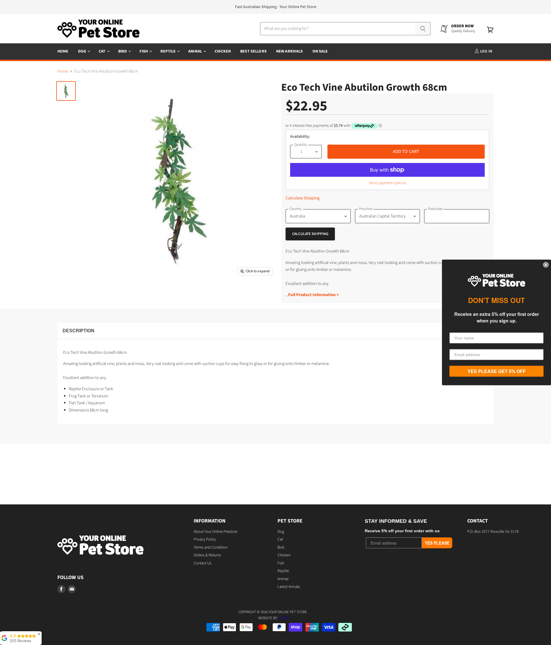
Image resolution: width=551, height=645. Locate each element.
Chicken (223, 51)
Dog (82, 51)
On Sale (320, 51)
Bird (123, 51)
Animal (195, 51)
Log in (485, 51)
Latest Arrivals (289, 587)
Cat (102, 51)
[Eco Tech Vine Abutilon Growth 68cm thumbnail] (66, 91)
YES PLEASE (437, 543)
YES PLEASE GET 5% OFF (496, 371)
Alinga (283, 618)
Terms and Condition (211, 547)
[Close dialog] (546, 265)
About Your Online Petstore (215, 532)
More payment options (387, 183)
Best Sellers (253, 51)
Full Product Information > (313, 295)
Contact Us (203, 563)
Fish (144, 51)
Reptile (168, 51)
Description (78, 330)
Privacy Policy (205, 539)
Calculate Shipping (303, 198)
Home (63, 51)
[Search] (422, 28)
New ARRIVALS (289, 51)
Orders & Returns (207, 555)
